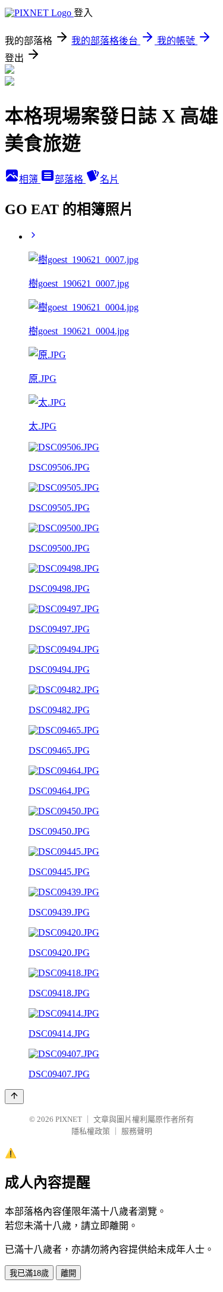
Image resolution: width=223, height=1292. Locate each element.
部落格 (70, 179)
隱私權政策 (90, 1131)
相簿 (29, 179)
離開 (68, 1273)
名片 (109, 179)
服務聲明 (136, 1131)
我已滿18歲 (29, 1273)
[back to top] (14, 1096)
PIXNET (68, 1119)
